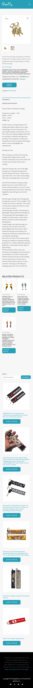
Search (25, 377)
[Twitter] (22, 684)
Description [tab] (6, 99)
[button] (27, 18)
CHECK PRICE (9, 85)
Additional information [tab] (9, 103)
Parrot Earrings (11, 57)
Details (22, 79)
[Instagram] (14, 684)
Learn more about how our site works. (16, 669)
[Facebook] (18, 684)
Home (4, 57)
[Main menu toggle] (29, 4)
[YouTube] (10, 684)
